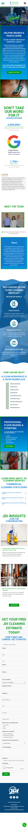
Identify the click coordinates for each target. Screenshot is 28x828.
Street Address (6, 699)
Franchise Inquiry (8, 737)
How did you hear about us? (10, 740)
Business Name (6, 686)
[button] (25, 3)
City (3, 706)
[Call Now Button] (24, 825)
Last (3, 661)
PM (4, 728)
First (3, 654)
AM (4, 726)
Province (4, 712)
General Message (8, 733)
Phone (4, 672)
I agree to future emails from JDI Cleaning (14, 760)
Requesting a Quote (9, 735)
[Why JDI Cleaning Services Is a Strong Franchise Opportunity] (14, 575)
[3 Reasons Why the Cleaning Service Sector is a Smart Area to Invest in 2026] (14, 534)
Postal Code (5, 719)
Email (4, 664)
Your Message (6, 747)
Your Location (6, 679)
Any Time (6, 725)
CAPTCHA (5, 763)
